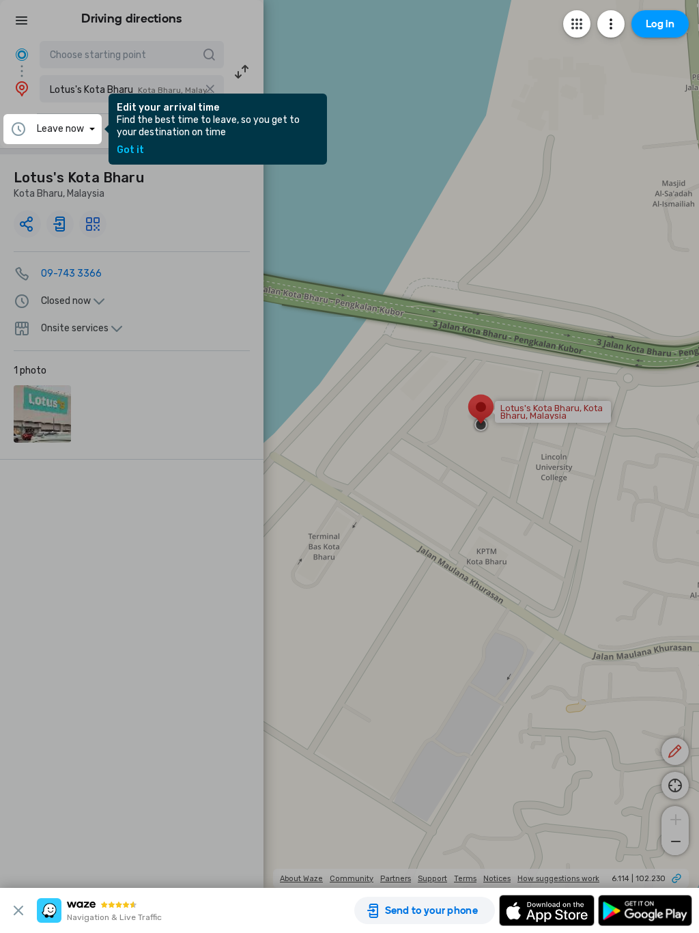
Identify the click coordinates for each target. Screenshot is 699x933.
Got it (130, 150)
